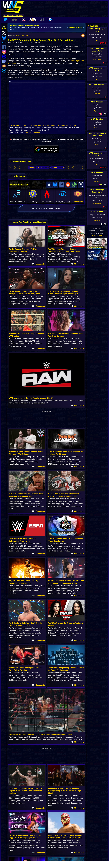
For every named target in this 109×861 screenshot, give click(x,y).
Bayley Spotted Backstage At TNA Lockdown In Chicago (23, 250)
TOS (91, 235)
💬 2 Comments (38, 553)
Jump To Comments (17, 202)
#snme (97, 145)
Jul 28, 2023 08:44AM (31, 133)
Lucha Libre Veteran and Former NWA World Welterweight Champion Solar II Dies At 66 (66, 837)
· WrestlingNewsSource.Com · (13, 15)
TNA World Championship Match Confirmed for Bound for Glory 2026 (66, 669)
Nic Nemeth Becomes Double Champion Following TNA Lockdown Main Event (40, 734)
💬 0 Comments (38, 264)
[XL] (27, 35)
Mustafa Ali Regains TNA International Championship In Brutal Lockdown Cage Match (64, 790)
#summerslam (58, 168)
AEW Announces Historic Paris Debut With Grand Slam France (65, 540)
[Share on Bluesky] (55, 185)
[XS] (17, 35)
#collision (97, 128)
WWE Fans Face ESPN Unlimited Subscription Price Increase (22, 540)
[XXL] (32, 35)
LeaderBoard (78, 202)
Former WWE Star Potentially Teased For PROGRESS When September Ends (64, 495)
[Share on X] (81, 185)
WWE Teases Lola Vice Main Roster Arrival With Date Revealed (65, 335)
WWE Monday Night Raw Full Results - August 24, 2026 (31, 398)
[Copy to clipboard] (49, 185)
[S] (21, 35)
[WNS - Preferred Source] (46, 149)
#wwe (31, 168)
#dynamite (97, 111)
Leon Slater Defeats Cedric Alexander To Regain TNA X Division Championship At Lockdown (25, 790)
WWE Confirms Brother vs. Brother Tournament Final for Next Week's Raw (64, 250)
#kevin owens (43, 168)
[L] (25, 35)
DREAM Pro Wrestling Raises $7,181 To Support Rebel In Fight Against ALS (25, 837)
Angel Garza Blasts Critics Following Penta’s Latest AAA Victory (23, 582)
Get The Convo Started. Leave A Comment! (46, 208)
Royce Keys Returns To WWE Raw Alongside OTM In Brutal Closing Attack (25, 292)
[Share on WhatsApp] (74, 185)
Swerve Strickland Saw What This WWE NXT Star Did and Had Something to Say (66, 582)
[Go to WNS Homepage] (13, 7)
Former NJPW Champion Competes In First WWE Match (26, 335)
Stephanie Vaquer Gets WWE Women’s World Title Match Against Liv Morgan (64, 292)
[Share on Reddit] (68, 185)
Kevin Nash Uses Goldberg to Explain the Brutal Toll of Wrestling (25, 669)
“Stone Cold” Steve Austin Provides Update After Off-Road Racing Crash (26, 495)
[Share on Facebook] (62, 185)
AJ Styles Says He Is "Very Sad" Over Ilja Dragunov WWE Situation (25, 624)
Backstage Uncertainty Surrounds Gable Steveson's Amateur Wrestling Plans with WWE (44, 125)
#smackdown (97, 60)
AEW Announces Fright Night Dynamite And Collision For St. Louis (66, 453)
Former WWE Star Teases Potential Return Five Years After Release (26, 453)
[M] (23, 35)
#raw (97, 40)
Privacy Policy (98, 235)
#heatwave (97, 93)
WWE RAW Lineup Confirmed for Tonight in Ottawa (65, 624)
